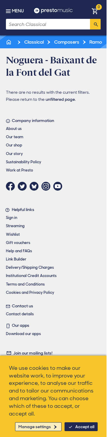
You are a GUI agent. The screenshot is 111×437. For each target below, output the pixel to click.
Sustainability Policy (23, 161)
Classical (33, 42)
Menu (18, 11)
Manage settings (34, 426)
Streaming (15, 225)
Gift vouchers (18, 242)
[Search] (95, 24)
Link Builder (16, 259)
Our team (14, 136)
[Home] (9, 42)
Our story (14, 153)
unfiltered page (60, 99)
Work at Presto (19, 170)
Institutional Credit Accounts (31, 275)
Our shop (14, 145)
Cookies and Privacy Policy (30, 292)
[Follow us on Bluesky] (35, 186)
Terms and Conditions (25, 284)
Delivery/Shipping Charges (30, 267)
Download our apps (23, 333)
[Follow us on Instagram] (47, 186)
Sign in (11, 217)
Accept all (84, 426)
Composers (66, 42)
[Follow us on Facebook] (12, 186)
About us (14, 128)
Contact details (20, 313)
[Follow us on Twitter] (24, 186)
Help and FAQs (19, 250)
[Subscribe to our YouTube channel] (59, 186)
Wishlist (13, 234)
